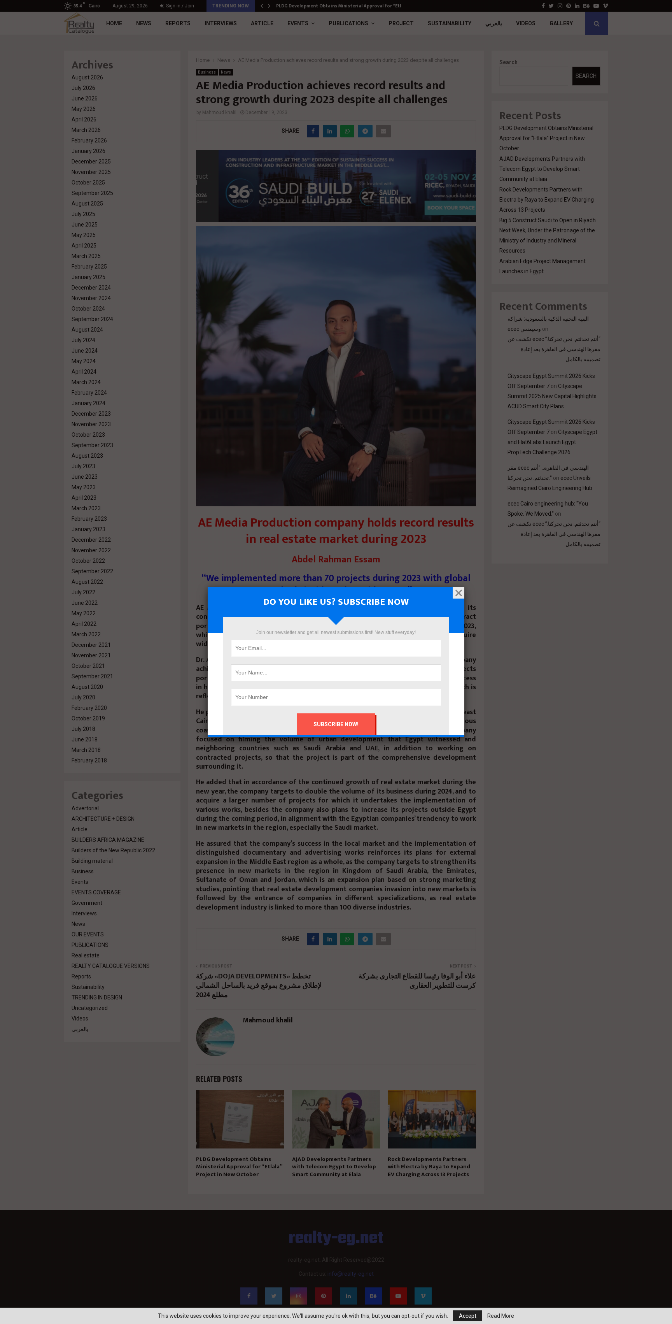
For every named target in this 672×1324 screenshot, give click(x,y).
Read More (500, 1316)
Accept (467, 1316)
